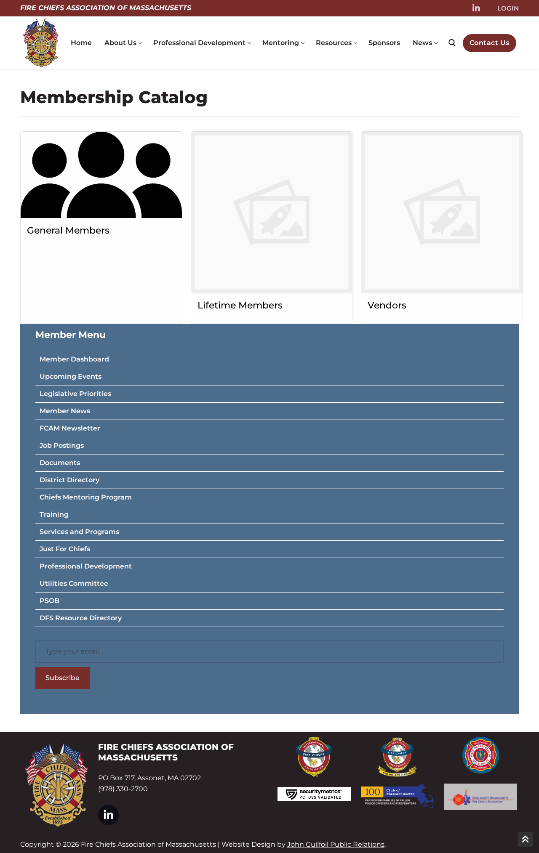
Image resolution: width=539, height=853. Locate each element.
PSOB (49, 601)
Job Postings (62, 445)
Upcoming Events (70, 376)
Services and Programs (79, 532)
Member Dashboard (74, 359)
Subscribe (62, 678)
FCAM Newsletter (70, 428)
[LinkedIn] (476, 8)
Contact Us (490, 43)
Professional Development (86, 566)
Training (54, 514)
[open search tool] (452, 43)
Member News (65, 411)
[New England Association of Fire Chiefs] (397, 757)
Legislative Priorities (75, 394)
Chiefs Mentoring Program (86, 497)
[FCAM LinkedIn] (108, 815)
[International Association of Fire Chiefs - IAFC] (314, 757)
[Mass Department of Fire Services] (480, 755)
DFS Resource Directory (81, 618)
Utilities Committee (74, 583)
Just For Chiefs (65, 549)
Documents (60, 463)
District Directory (69, 480)
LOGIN (508, 8)
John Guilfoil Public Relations (335, 844)
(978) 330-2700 (123, 789)
